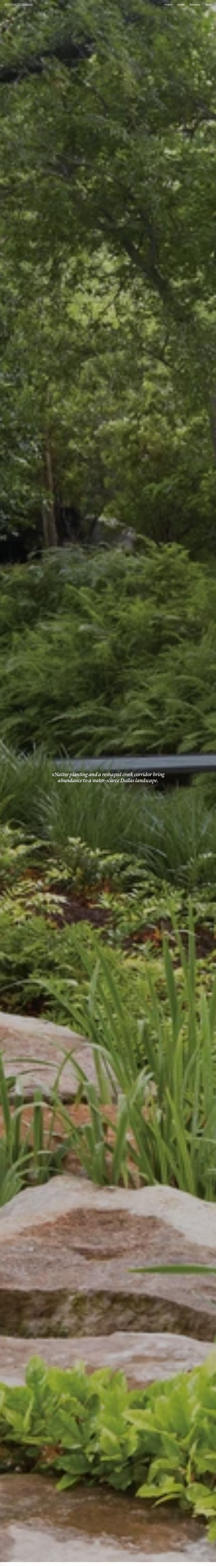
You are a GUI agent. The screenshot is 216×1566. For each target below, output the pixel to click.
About (208, 4)
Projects (169, 4)
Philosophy (194, 4)
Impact (181, 4)
